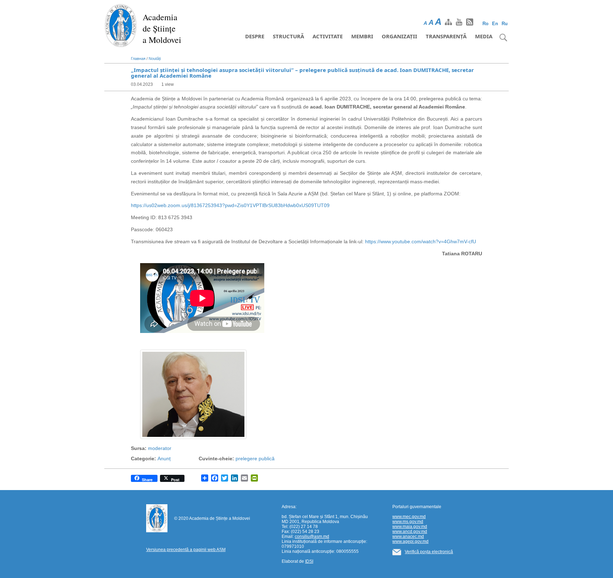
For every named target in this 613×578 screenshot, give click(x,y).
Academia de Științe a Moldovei (162, 28)
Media (483, 36)
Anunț (164, 458)
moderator (159, 448)
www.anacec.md (408, 536)
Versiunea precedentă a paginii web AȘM (186, 549)
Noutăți (155, 58)
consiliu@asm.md (312, 536)
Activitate (328, 36)
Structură (288, 36)
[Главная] (120, 25)
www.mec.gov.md (409, 516)
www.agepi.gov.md (410, 541)
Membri (362, 36)
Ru (505, 23)
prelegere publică (255, 458)
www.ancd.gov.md (409, 531)
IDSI (309, 561)
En (495, 23)
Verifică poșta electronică (429, 551)
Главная (138, 58)
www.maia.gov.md (409, 526)
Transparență (446, 36)
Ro (485, 23)
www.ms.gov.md (407, 521)
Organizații (399, 36)
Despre (254, 36)
